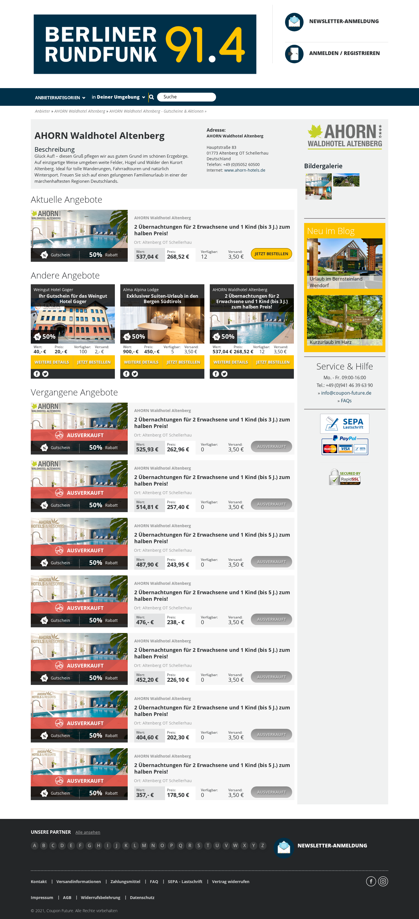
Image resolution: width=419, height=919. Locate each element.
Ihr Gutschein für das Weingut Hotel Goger (73, 299)
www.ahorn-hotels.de (244, 170)
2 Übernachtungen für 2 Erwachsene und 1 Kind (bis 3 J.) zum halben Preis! (212, 230)
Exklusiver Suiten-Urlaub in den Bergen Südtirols (162, 299)
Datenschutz (142, 897)
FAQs (346, 400)
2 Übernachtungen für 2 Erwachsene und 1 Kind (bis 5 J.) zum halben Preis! (212, 480)
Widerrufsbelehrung (100, 897)
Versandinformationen (78, 881)
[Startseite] (146, 43)
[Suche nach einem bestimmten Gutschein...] (151, 97)
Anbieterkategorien (58, 97)
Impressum (42, 897)
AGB (67, 897)
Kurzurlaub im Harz (330, 342)
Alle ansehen (88, 832)
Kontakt (39, 881)
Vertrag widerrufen (230, 881)
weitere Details (51, 362)
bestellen (271, 253)
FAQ (154, 881)
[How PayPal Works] (344, 444)
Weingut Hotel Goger (53, 289)
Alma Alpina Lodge (141, 289)
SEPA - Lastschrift (185, 881)
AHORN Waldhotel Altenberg (162, 217)
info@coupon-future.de (346, 393)
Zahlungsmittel (125, 881)
